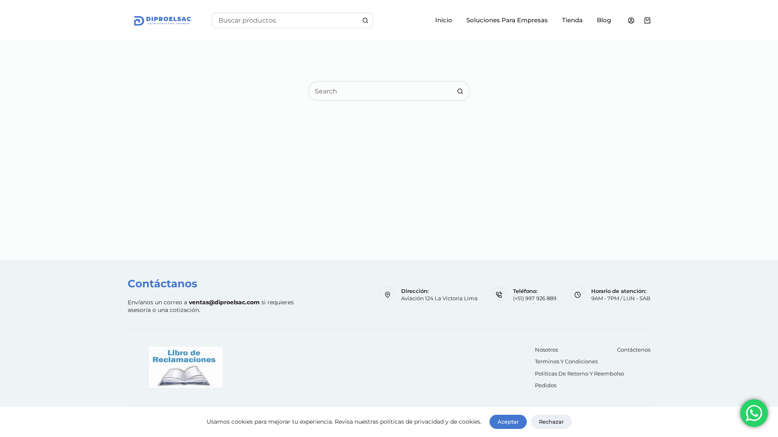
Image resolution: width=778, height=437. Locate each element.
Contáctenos (633, 349)
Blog (604, 20)
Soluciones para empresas (507, 20)
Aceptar (508, 421)
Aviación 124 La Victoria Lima (439, 298)
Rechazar (551, 421)
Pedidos (545, 385)
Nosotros (546, 349)
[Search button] (365, 20)
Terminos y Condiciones (566, 361)
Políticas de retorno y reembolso (579, 373)
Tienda (572, 20)
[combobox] (285, 20)
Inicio (443, 20)
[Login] (631, 20)
